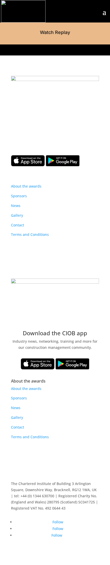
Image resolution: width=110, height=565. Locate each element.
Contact (17, 225)
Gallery (17, 215)
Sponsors (19, 195)
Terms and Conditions (30, 234)
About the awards (26, 186)
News (15, 205)
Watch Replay (55, 32)
